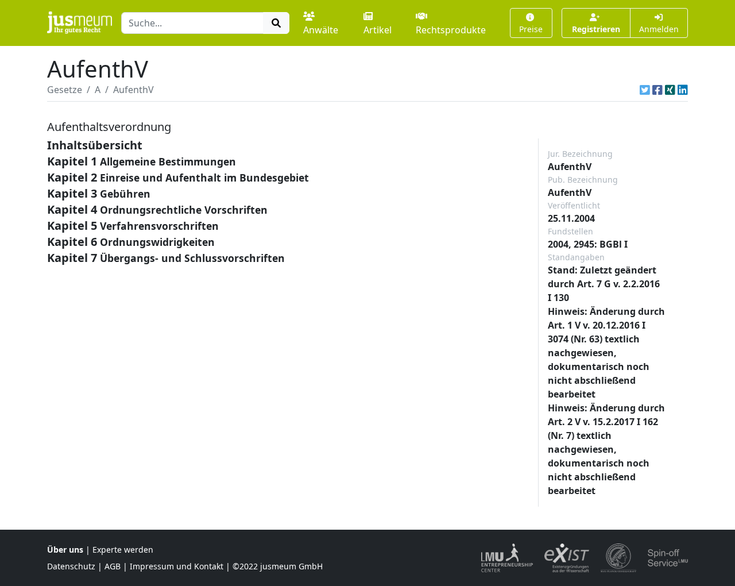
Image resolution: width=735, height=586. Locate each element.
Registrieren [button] (596, 29)
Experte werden (122, 549)
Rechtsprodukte (451, 30)
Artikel (377, 30)
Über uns (65, 549)
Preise (531, 29)
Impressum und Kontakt (176, 566)
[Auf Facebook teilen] (657, 90)
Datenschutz (71, 566)
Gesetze (64, 89)
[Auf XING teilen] (670, 90)
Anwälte (320, 30)
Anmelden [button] (659, 29)
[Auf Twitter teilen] (645, 90)
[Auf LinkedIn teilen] (683, 90)
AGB (113, 566)
